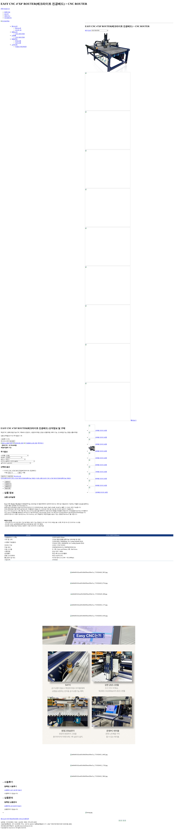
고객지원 (14, 44)
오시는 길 (18, 30)
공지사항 (18, 43)
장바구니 (7, 16)
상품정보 (7, 482)
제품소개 (14, 32)
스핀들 (3, 455)
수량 (5, 472)
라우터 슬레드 (5, 461)
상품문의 (8, 486)
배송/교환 (7, 488)
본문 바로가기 (5, 8)
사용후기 (8, 484)
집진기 (3, 459)
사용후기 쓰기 (10, 790)
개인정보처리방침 (12, 819)
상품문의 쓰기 (10, 806)
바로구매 (10, 476)
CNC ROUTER (20, 34)
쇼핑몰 (14, 35)
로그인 (6, 14)
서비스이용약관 (24, 819)
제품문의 (14, 39)
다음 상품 (53, 478)
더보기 (19, 790)
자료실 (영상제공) (21, 46)
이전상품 (18, 478)
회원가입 (7, 12)
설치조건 (4, 463)
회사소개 (14, 26)
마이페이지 (8, 18)
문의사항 (18, 41)
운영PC (3, 457)
